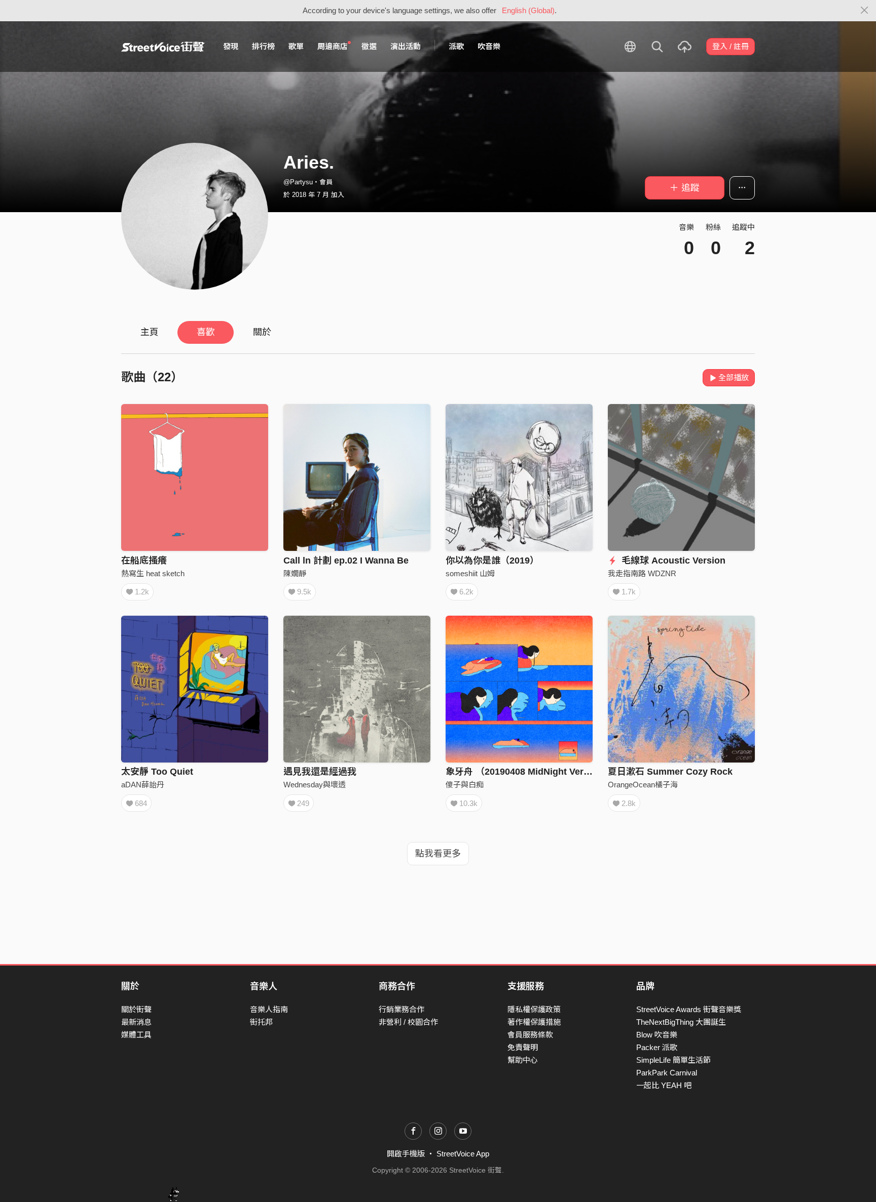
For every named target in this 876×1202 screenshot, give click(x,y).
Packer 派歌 (656, 1047)
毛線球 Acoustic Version (672, 560)
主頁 (149, 332)
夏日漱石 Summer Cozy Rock (670, 772)
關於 (262, 332)
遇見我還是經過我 (319, 772)
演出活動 (405, 46)
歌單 (296, 46)
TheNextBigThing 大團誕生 (681, 1022)
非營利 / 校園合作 (408, 1022)
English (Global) (528, 10)
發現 (230, 46)
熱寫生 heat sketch (153, 573)
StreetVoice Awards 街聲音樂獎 (688, 1009)
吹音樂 (489, 46)
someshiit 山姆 (470, 573)
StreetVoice (163, 47)
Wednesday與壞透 (314, 784)
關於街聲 (136, 1009)
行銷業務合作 (401, 1009)
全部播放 (733, 377)
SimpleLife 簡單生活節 (673, 1060)
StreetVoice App (462, 1153)
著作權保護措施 (534, 1022)
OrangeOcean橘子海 (643, 784)
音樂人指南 (269, 1009)
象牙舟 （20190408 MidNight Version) (525, 772)
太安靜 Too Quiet (157, 772)
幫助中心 (522, 1060)
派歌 (456, 46)
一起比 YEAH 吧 (663, 1085)
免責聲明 (522, 1047)
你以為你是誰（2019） (492, 560)
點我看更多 (438, 854)
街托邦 (261, 1022)
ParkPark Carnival (666, 1072)
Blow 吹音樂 (656, 1034)
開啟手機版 (406, 1153)
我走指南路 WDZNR (642, 573)
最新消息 (136, 1022)
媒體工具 (136, 1034)
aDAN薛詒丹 (142, 784)
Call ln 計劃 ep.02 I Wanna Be (346, 560)
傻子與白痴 (465, 784)
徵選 (369, 46)
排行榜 (263, 46)
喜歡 (206, 332)
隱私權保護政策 (534, 1009)
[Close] (864, 11)
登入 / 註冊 (730, 46)
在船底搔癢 (144, 560)
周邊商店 (332, 46)
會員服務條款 (530, 1034)
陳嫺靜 (294, 573)
